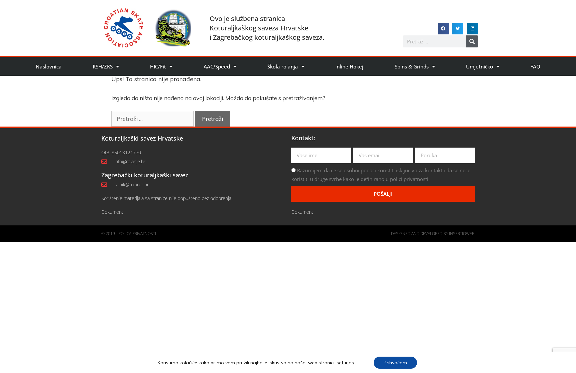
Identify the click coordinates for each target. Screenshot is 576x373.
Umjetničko (479, 66)
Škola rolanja (282, 66)
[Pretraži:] (153, 118)
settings (345, 363)
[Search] (472, 41)
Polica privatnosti (137, 233)
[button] (443, 28)
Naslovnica (49, 66)
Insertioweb (462, 233)
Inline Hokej (349, 66)
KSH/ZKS (103, 66)
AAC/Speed (217, 66)
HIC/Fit (158, 66)
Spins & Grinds (412, 66)
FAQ (535, 66)
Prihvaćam (395, 363)
